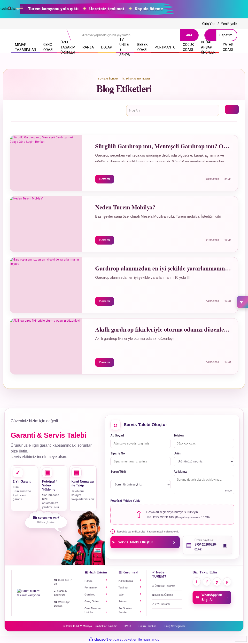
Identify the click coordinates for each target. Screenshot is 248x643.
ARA (189, 35)
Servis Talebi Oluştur (143, 542)
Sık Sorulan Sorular (125, 610)
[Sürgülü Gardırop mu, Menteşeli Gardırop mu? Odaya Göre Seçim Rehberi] (45, 159)
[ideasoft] (98, 639)
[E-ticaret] (123, 639)
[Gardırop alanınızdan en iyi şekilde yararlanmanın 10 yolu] (45, 281)
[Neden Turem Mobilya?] (45, 220)
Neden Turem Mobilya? (125, 207)
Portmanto (91, 587)
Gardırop (90, 594)
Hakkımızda (125, 580)
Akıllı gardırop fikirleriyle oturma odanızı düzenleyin (163, 329)
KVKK (127, 626)
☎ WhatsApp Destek (62, 604)
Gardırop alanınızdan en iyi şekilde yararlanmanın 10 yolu (163, 268)
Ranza (88, 580)
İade (121, 594)
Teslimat (123, 587)
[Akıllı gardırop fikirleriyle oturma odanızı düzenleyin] (45, 342)
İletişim (122, 601)
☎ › (212, 597)
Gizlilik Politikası (148, 626)
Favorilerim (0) (242, 302)
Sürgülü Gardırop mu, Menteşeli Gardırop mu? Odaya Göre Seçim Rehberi (163, 146)
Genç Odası (92, 601)
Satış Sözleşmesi (174, 626)
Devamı (104, 179)
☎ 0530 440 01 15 (63, 582)
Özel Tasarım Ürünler (93, 610)
